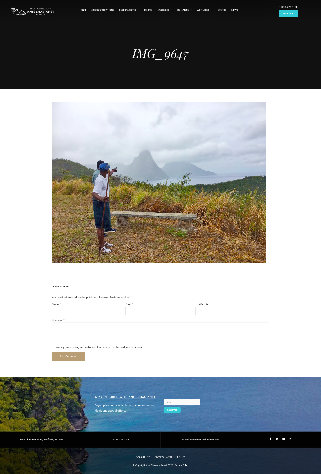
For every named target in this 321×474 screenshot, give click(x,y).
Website (203, 304)
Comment (58, 320)
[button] (288, 13)
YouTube (283, 439)
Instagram (291, 439)
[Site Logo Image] (32, 11)
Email (129, 304)
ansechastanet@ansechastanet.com (200, 439)
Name (56, 304)
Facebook (270, 439)
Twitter (277, 439)
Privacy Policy (181, 465)
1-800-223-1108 (288, 7)
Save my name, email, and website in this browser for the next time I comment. (99, 347)
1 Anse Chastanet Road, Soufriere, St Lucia (40, 439)
